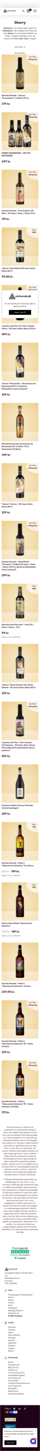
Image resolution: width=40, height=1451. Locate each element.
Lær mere (10, 1443)
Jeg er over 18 (20, 312)
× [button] (35, 1430)
